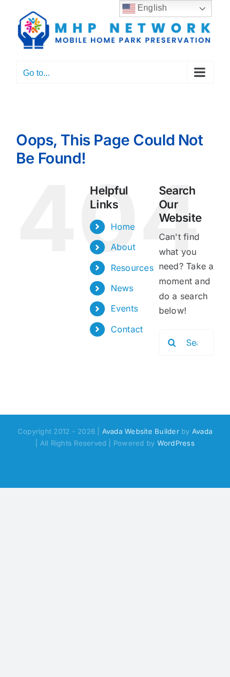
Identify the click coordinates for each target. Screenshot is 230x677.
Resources (132, 267)
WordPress (176, 443)
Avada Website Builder (140, 431)
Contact (127, 329)
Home (123, 226)
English (151, 7)
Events (124, 308)
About (123, 247)
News (122, 288)
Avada (202, 431)
